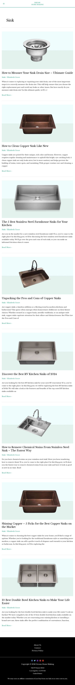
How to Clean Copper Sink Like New (25, 145)
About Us (37, 645)
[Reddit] (43, 660)
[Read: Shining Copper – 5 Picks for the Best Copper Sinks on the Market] (37, 501)
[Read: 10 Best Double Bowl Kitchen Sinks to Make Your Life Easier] (37, 577)
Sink (3, 77)
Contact (37, 648)
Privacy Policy (37, 651)
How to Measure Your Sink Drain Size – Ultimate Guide (37, 72)
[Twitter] (35, 660)
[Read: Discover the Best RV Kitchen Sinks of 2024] (37, 351)
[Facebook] (32, 660)
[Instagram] (37, 660)
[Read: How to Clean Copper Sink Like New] (37, 123)
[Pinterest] (40, 660)
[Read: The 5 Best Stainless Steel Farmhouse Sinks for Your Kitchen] (37, 199)
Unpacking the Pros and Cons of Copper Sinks (31, 298)
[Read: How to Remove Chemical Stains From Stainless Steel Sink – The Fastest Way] (37, 424)
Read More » (7, 95)
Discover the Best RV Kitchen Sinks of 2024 (29, 374)
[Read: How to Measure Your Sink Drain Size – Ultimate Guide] (37, 50)
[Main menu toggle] (4, 4)
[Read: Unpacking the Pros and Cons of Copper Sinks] (37, 275)
